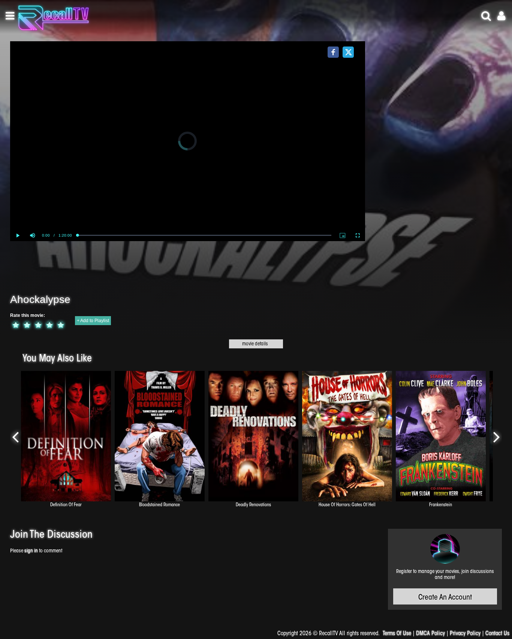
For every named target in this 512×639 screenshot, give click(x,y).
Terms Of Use (397, 634)
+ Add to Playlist (93, 320)
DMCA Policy (430, 634)
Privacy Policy (465, 634)
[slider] (204, 235)
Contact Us (497, 634)
